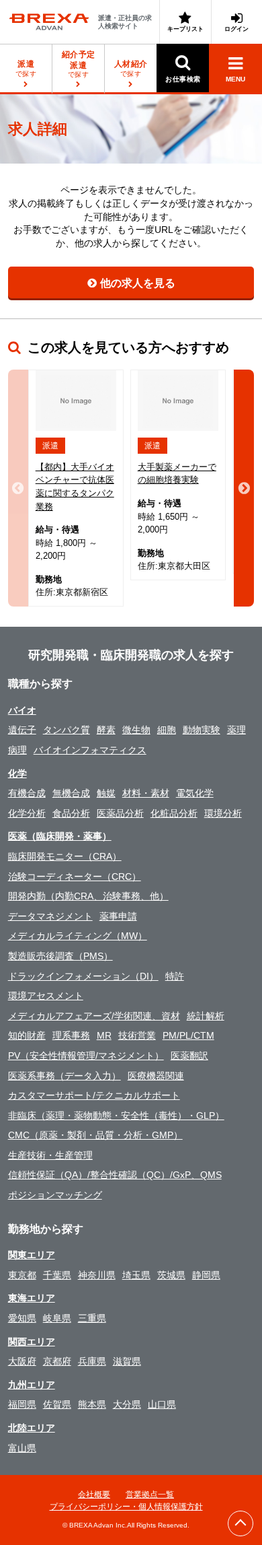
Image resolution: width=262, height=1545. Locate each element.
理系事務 (71, 1035)
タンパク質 (66, 729)
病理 (17, 750)
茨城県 (171, 1275)
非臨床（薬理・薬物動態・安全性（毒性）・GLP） (116, 1115)
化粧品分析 (174, 813)
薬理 (236, 729)
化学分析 (27, 813)
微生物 (136, 729)
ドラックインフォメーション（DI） (83, 976)
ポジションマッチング (55, 1195)
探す (78, 64)
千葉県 (57, 1275)
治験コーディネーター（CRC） (74, 876)
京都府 (57, 1361)
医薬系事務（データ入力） (64, 1075)
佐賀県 (57, 1404)
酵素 (106, 729)
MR (104, 1035)
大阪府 (22, 1361)
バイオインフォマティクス (90, 750)
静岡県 (206, 1275)
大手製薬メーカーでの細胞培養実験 (177, 473)
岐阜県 (57, 1318)
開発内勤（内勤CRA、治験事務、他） (88, 896)
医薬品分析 (120, 813)
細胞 (166, 729)
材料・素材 (145, 793)
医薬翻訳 (189, 1055)
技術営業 (137, 1035)
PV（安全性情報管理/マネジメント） (86, 1055)
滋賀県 (127, 1361)
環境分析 (223, 813)
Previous (18, 488)
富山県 (22, 1448)
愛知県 (22, 1318)
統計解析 (205, 1015)
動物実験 (201, 729)
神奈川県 (97, 1275)
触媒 (106, 793)
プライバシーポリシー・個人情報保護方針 (126, 1506)
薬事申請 (118, 916)
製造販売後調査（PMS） (60, 956)
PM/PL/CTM (188, 1035)
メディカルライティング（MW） (77, 935)
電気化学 (195, 793)
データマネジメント (50, 916)
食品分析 (71, 813)
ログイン (236, 29)
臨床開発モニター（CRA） (65, 856)
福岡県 (22, 1404)
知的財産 (27, 1035)
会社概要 (94, 1494)
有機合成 (27, 793)
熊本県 (92, 1404)
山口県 (162, 1404)
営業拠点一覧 (150, 1494)
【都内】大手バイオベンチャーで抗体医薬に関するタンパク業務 (75, 487)
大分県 (127, 1404)
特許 (174, 976)
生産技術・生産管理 (50, 1155)
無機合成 (71, 793)
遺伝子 (22, 729)
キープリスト (185, 29)
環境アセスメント (45, 995)
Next (244, 488)
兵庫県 (92, 1361)
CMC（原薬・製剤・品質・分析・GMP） (95, 1135)
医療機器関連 (156, 1075)
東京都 (22, 1275)
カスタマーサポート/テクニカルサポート (94, 1095)
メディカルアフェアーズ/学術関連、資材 (94, 1015)
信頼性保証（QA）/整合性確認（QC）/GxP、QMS (115, 1174)
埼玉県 (136, 1275)
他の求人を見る (137, 283)
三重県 (92, 1318)
